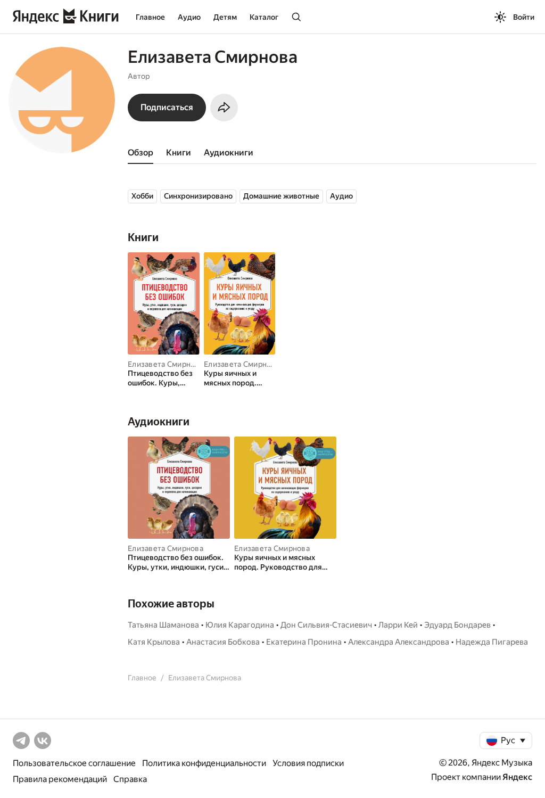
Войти (523, 17)
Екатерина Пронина (304, 642)
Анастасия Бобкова (223, 642)
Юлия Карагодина (239, 625)
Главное (150, 17)
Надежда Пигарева (492, 642)
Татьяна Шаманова (163, 625)
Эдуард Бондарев (457, 625)
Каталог (264, 17)
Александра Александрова (398, 642)
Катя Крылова (154, 642)
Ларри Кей (398, 625)
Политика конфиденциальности (204, 763)
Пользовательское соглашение (74, 763)
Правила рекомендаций (60, 779)
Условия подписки (308, 763)
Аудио (189, 17)
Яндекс (517, 777)
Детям (225, 17)
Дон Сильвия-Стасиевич (326, 625)
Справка (130, 779)
